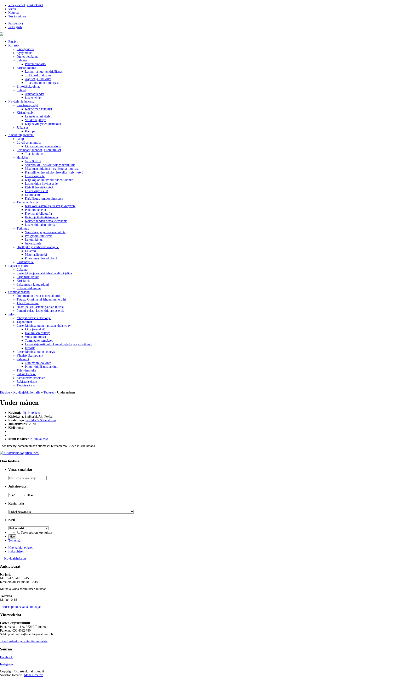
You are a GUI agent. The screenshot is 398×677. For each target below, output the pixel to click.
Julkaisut (22, 127)
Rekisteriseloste (27, 381)
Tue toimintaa (17, 16)
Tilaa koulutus (34, 153)
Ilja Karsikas (31, 412)
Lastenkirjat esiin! (36, 191)
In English (15, 27)
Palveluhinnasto (35, 64)
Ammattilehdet (34, 94)
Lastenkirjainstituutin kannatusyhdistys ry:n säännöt (58, 344)
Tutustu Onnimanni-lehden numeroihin (42, 299)
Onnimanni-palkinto (38, 363)
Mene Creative (33, 675)
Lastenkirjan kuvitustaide (41, 183)
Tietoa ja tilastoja (28, 202)
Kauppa (13, 12)
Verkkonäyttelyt (35, 120)
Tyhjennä (14, 540)
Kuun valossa (39, 439)
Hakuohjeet (15, 551)
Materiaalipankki (36, 254)
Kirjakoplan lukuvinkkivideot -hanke (49, 180)
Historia (30, 348)
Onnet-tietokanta (27, 56)
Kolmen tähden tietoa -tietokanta (46, 221)
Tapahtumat (24, 322)
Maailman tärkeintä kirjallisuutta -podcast (52, 168)
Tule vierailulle (26, 370)
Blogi (20, 139)
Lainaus (22, 60)
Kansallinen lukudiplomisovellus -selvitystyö (54, 172)
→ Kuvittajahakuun (13, 558)
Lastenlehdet (33, 97)
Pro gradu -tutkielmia (38, 236)
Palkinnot (23, 359)
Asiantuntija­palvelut (21, 135)
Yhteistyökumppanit (30, 355)
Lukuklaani (32, 195)
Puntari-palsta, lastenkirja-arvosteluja (40, 310)
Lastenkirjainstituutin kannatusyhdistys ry (44, 325)
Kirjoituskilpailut (28, 277)
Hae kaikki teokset (20, 547)
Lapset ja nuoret (18, 266)
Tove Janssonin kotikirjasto (42, 82)
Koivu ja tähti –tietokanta (41, 217)
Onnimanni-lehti (19, 292)
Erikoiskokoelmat (28, 86)
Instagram (6, 664)
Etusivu (13, 41)
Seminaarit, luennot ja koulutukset (39, 150)
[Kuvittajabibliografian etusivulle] (19, 453)
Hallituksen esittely (37, 333)
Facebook (6, 657)
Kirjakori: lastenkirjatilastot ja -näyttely (50, 206)
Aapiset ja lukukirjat (38, 79)
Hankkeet (23, 157)
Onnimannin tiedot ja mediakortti (38, 295)
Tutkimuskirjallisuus (38, 75)
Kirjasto (13, 45)
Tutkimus (23, 228)
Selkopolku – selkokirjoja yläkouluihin (50, 165)
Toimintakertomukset (38, 340)
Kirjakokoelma (26, 68)
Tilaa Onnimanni (28, 303)
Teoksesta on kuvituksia (36, 532)
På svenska (15, 23)
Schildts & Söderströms (40, 420)
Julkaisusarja (33, 243)
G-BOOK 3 (33, 161)
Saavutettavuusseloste (31, 378)
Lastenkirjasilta (35, 176)
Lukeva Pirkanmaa (29, 288)
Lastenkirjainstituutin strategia (36, 351)
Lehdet (21, 90)
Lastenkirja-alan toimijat (40, 224)
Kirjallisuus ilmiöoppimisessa (44, 198)
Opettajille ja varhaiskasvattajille (38, 247)
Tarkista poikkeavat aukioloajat (20, 607)
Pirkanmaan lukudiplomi (41, 258)
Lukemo (30, 251)
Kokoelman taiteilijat (38, 109)
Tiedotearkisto (26, 385)
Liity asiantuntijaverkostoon (43, 146)
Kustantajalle (25, 262)
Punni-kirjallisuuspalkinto (41, 366)
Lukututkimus (34, 239)
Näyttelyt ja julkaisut (21, 101)
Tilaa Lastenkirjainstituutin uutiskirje (23, 641)
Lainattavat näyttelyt (38, 116)
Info (11, 314)
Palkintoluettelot (35, 209)
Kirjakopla (23, 280)
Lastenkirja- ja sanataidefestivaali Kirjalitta (44, 273)
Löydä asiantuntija (29, 142)
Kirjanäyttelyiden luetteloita (43, 124)
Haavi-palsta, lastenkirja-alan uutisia (40, 307)
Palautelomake (26, 374)
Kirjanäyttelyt (25, 112)
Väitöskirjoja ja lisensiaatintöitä (45, 232)
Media (12, 9)
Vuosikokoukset (35, 336)
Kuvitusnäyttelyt (27, 105)
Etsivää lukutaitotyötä (39, 187)
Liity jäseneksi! (35, 329)
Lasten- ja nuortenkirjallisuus (44, 71)
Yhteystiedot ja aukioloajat (25, 5)
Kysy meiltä (24, 53)
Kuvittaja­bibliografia (38, 213)
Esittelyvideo (25, 49)
